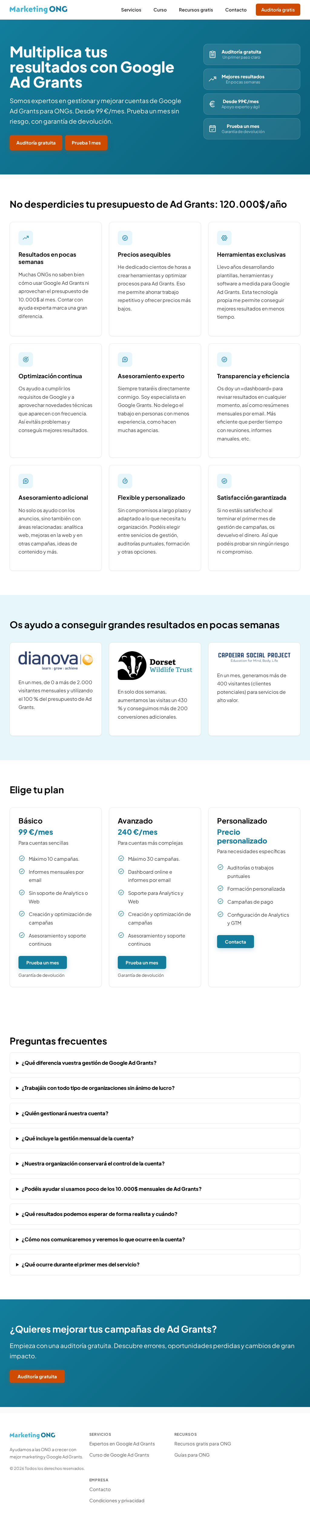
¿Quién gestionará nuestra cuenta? (64, 1113)
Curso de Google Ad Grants (119, 1454)
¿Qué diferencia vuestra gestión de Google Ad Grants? (89, 1062)
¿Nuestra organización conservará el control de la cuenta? (93, 1163)
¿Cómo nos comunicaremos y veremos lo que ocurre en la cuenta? (103, 1239)
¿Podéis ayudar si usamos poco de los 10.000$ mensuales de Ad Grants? (111, 1188)
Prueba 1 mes (86, 142)
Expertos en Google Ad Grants (122, 1443)
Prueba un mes (42, 962)
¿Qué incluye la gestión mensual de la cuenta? (77, 1138)
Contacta (235, 941)
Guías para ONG (191, 1454)
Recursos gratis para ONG (202, 1443)
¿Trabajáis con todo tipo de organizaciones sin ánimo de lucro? (98, 1087)
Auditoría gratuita (36, 142)
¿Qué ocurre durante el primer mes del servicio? (80, 1264)
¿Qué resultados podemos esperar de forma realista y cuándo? (99, 1213)
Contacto (100, 1489)
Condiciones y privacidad (116, 1500)
